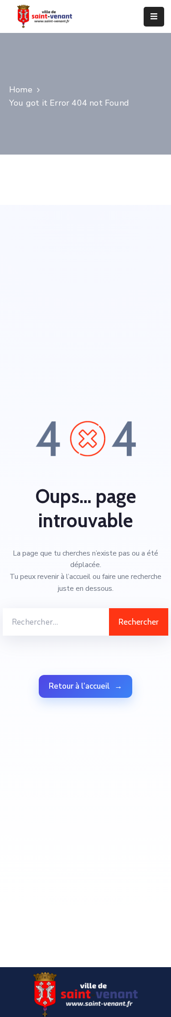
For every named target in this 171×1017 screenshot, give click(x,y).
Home (20, 89)
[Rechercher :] (56, 622)
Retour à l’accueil (85, 686)
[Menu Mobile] (154, 17)
